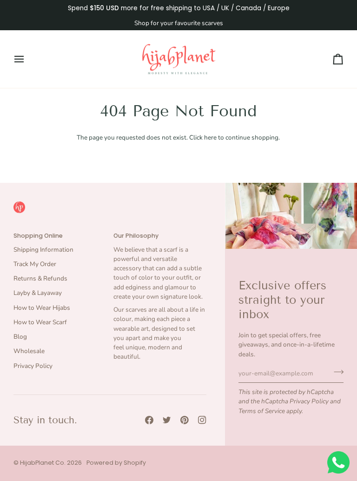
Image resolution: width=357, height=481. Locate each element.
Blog (20, 336)
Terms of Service (261, 411)
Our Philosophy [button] (136, 236)
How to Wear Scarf (40, 322)
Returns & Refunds (40, 278)
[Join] (336, 372)
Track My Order (34, 264)
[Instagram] (202, 420)
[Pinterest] (184, 420)
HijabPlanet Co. (43, 463)
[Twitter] (167, 420)
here (210, 137)
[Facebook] (149, 420)
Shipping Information (43, 249)
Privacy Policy (309, 401)
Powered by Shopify (116, 463)
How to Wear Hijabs (41, 307)
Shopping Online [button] (38, 236)
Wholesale (29, 351)
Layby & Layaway (37, 292)
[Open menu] (27, 59)
